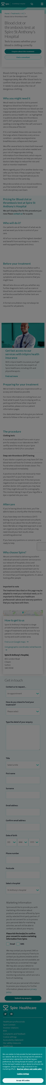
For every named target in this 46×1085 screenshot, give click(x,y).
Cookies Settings (23, 1074)
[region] (23, 1066)
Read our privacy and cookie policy (29, 1069)
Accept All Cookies (23, 1080)
